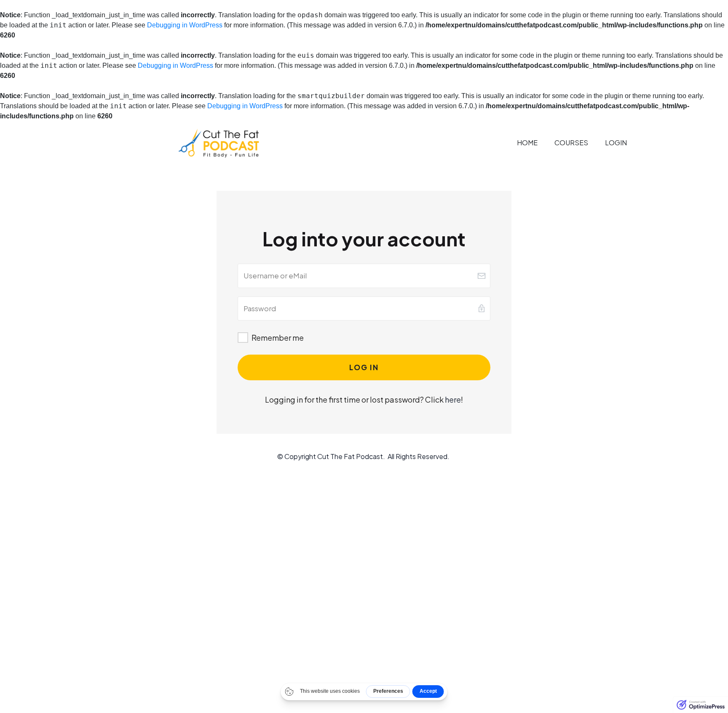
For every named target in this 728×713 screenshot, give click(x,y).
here (453, 399)
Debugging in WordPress (184, 25)
